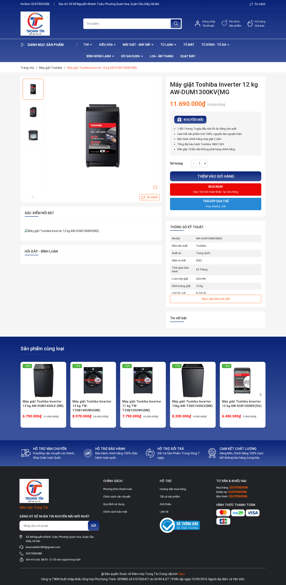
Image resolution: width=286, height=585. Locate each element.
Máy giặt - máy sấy (137, 44)
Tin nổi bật (178, 318)
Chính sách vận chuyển (116, 496)
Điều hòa (106, 44)
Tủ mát (188, 44)
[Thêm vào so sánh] (149, 197)
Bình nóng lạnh (99, 56)
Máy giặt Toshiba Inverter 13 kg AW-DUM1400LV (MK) (43, 404)
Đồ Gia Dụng (130, 56)
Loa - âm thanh (161, 56)
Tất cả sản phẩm (170, 496)
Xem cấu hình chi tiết (216, 299)
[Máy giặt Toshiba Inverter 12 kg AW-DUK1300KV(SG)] (242, 380)
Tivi (86, 44)
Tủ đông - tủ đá (214, 44)
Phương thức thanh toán (117, 489)
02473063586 (40, 4)
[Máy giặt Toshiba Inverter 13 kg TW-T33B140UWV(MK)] (93, 380)
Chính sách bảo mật (115, 511)
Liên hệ (164, 511)
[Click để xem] (102, 136)
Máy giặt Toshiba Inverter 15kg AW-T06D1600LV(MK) (192, 404)
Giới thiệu (165, 504)
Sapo (181, 574)
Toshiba (201, 245)
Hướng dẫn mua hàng (173, 489)
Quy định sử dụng (113, 504)
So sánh (259, 4)
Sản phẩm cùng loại (42, 349)
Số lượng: (176, 163)
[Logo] (49, 24)
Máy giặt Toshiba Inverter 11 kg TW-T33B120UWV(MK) (141, 406)
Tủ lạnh (167, 44)
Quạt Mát (187, 56)
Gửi (93, 525)
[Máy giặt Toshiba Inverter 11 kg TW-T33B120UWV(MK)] (143, 380)
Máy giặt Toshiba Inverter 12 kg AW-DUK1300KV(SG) (242, 404)
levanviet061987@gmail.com (43, 547)
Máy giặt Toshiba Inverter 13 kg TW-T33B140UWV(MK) (91, 406)
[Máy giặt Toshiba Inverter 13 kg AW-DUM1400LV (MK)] (43, 380)
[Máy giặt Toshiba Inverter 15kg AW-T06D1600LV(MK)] (193, 380)
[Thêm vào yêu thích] (155, 187)
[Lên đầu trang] (279, 558)
